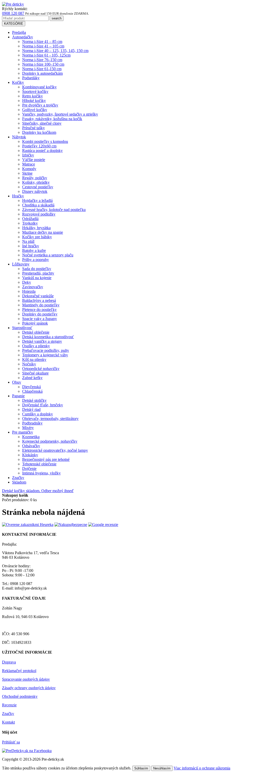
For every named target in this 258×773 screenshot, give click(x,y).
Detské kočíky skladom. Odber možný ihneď (38, 491)
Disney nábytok (34, 191)
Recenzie (9, 705)
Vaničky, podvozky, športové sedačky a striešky (60, 114)
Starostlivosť (22, 328)
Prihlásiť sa (11, 742)
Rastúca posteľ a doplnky (42, 150)
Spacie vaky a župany (39, 318)
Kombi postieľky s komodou (45, 141)
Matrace (28, 164)
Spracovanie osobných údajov (26, 679)
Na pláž (28, 241)
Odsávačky (31, 446)
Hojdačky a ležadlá (37, 200)
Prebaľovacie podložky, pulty (45, 350)
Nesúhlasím (162, 768)
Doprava (9, 662)
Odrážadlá (30, 219)
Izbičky (28, 155)
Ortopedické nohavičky (40, 368)
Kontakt (8, 722)
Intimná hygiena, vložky (41, 473)
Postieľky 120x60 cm (39, 146)
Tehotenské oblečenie (39, 464)
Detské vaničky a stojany (42, 341)
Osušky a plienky (36, 346)
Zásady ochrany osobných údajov (29, 688)
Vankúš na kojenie (36, 278)
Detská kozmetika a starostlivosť (48, 337)
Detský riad (31, 409)
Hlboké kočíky (34, 100)
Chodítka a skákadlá (38, 205)
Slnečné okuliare (35, 373)
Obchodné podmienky (20, 696)
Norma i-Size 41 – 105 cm (43, 46)
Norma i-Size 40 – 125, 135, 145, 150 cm (55, 50)
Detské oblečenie (35, 332)
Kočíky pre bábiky (37, 237)
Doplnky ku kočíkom (39, 132)
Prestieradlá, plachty (38, 273)
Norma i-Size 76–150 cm (42, 60)
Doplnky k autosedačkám (42, 73)
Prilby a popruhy (35, 259)
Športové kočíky (35, 91)
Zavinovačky (32, 287)
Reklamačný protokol (19, 671)
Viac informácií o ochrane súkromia (202, 768)
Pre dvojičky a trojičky (40, 105)
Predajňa (19, 32)
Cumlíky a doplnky (37, 414)
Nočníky (29, 364)
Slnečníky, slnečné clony (41, 123)
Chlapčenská (32, 391)
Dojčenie (29, 468)
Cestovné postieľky (37, 187)
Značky (18, 477)
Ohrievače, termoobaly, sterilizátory (50, 418)
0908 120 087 (13, 13)
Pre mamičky (22, 432)
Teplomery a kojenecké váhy (45, 355)
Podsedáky (31, 78)
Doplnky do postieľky (39, 314)
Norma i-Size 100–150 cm (43, 64)
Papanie (18, 396)
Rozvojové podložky (38, 214)
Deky (26, 282)
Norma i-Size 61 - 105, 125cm (46, 55)
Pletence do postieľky (39, 309)
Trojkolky (30, 223)
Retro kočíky (32, 96)
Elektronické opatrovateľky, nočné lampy (55, 450)
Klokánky (30, 455)
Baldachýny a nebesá (39, 300)
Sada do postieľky (36, 268)
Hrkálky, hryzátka (36, 228)
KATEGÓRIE (13, 23)
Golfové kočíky (34, 110)
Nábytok (19, 137)
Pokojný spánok (35, 323)
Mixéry (28, 427)
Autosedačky (22, 37)
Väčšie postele (33, 159)
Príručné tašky (33, 128)
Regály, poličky (34, 178)
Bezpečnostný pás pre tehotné (46, 459)
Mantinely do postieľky (40, 305)
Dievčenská (31, 387)
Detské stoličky (34, 400)
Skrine (27, 173)
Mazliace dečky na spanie (42, 232)
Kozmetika (31, 437)
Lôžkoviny (20, 264)
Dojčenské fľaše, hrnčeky (42, 405)
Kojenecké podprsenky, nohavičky (49, 441)
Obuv (16, 382)
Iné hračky (30, 246)
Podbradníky (32, 423)
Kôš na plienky (34, 359)
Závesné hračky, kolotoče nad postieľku (54, 209)
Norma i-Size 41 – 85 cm (42, 41)
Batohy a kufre (34, 250)
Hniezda (29, 291)
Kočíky (18, 82)
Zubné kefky (32, 378)
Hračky (18, 196)
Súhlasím (141, 768)
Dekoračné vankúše (38, 296)
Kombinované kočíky (39, 87)
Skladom (19, 482)
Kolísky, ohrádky (36, 182)
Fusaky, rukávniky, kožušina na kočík (52, 119)
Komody (29, 169)
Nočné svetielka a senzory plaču (47, 255)
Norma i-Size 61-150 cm (41, 69)
